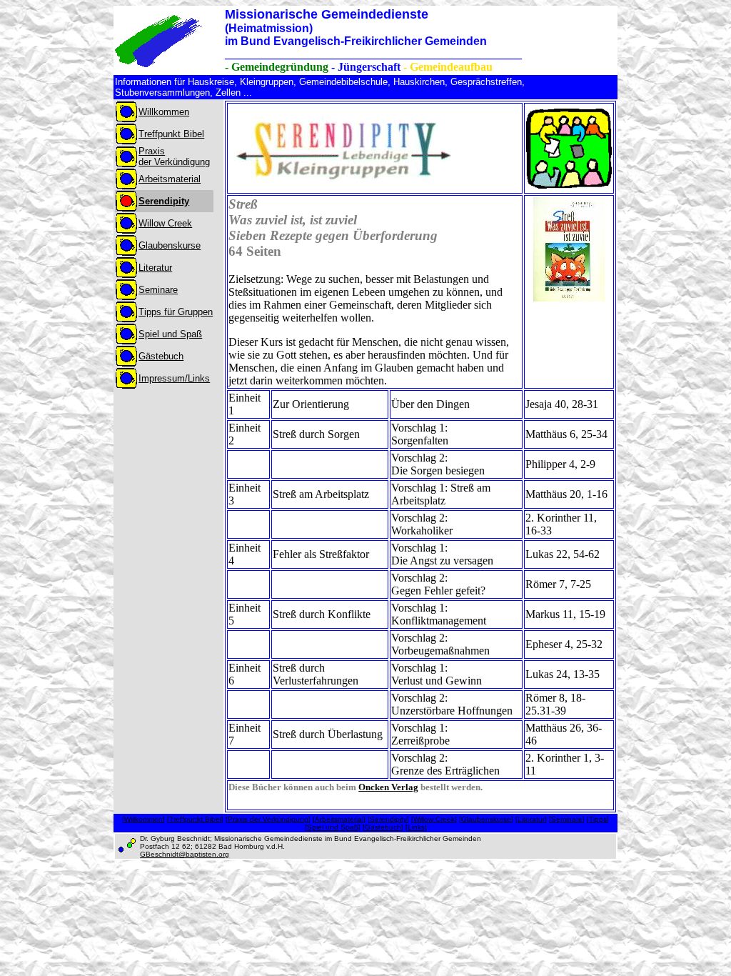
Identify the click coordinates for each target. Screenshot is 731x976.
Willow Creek (434, 819)
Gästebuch (383, 827)
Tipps (598, 819)
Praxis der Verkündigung (268, 819)
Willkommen (143, 819)
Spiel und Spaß (332, 827)
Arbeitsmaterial (339, 819)
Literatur (531, 819)
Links (416, 827)
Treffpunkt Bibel (195, 819)
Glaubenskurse (486, 819)
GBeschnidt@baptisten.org (184, 854)
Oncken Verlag (388, 787)
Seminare (567, 819)
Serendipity (388, 819)
